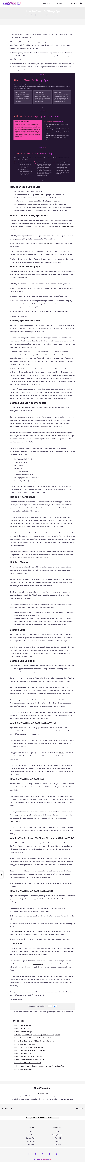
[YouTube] (42, 1153)
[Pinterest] (49, 1153)
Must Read (57, 1144)
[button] (81, 3)
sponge (54, 201)
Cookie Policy (31, 1141)
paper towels (14, 821)
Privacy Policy (31, 1138)
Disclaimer (31, 1144)
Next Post (80, 1108)
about (24, 407)
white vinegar (38, 964)
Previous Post (6, 1108)
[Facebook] (28, 1153)
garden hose (48, 243)
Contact (31, 1135)
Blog (57, 1141)
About (31, 1132)
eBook (57, 1132)
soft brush (19, 931)
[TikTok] (56, 1153)
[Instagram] (35, 1153)
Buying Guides (57, 1135)
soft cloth (39, 195)
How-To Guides (41, 15)
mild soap (62, 753)
